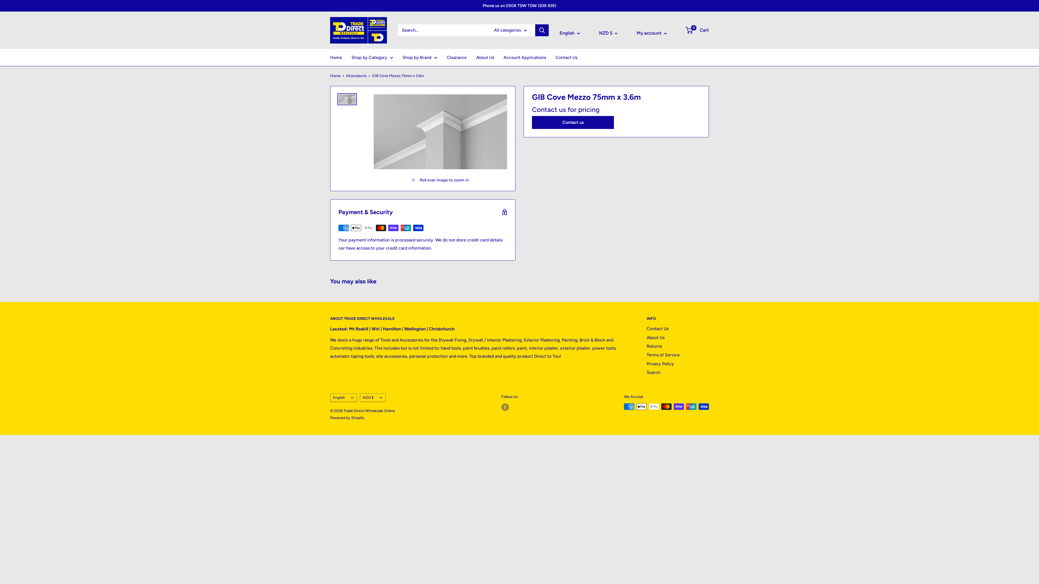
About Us (485, 57)
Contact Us (566, 57)
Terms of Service (663, 354)
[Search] (542, 30)
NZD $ (368, 397)
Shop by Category (369, 57)
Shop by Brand (417, 57)
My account (650, 33)
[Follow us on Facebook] (505, 407)
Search (653, 372)
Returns (654, 346)
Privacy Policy (660, 363)
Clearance (457, 57)
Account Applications (525, 57)
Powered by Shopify (347, 418)
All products (356, 76)
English (339, 397)
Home (336, 57)
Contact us (573, 122)
